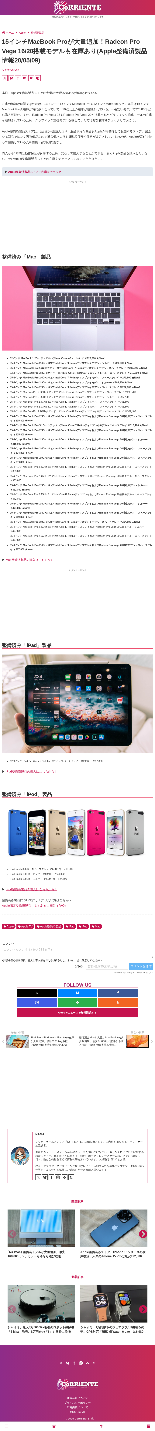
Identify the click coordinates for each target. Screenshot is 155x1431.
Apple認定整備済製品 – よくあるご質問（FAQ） (34, 905)
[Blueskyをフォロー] (77, 993)
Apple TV (27, 926)
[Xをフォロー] (37, 993)
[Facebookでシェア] (18, 78)
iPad (71, 926)
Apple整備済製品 (50, 926)
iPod (84, 926)
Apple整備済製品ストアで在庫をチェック (34, 171)
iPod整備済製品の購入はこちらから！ (31, 889)
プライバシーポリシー (77, 1402)
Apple (10, 926)
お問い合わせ (77, 1411)
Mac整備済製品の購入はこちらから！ (31, 559)
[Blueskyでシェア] (11, 78)
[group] (41, 1234)
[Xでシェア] (5, 78)
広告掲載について (77, 1407)
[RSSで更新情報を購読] (118, 1002)
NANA (39, 1134)
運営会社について (77, 1397)
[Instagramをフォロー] (37, 1002)
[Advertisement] (77, 210)
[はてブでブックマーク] (24, 78)
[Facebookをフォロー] (118, 993)
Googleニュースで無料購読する (77, 1012)
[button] (38, 78)
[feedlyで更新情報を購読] (77, 1002)
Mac (97, 926)
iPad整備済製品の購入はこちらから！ (31, 771)
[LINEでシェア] (31, 78)
